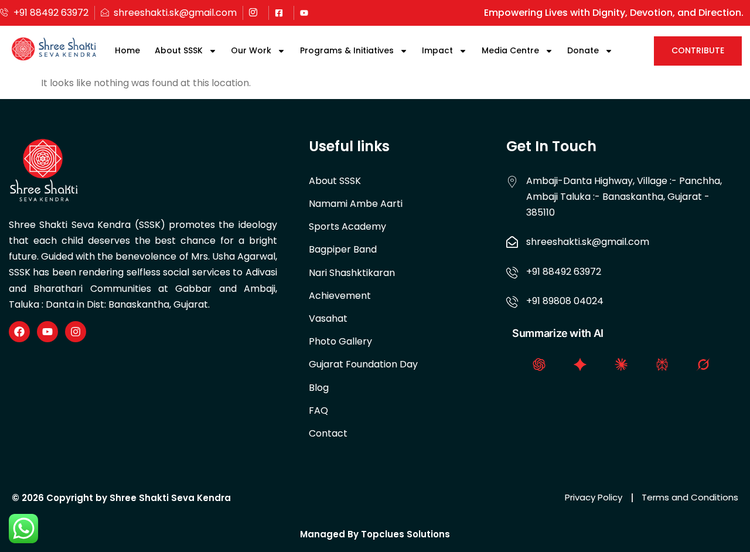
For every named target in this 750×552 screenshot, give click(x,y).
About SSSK (179, 50)
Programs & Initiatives (347, 50)
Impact (437, 50)
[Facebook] (19, 331)
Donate (583, 50)
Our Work (251, 50)
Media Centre (510, 50)
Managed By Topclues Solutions (375, 534)
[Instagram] (75, 331)
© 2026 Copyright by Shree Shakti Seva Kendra (121, 498)
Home (127, 50)
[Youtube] (47, 331)
